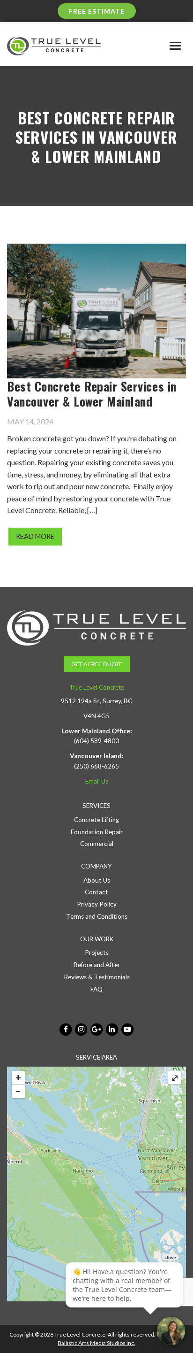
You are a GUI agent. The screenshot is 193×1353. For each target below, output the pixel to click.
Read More (35, 536)
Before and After (97, 965)
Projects (97, 952)
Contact (96, 892)
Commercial (96, 843)
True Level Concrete (96, 687)
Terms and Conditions (96, 916)
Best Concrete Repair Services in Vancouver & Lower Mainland (92, 393)
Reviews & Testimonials (97, 977)
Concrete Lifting (96, 819)
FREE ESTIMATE (97, 11)
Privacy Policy (97, 904)
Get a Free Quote (96, 664)
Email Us (96, 781)
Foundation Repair (97, 832)
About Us (96, 880)
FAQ (96, 989)
